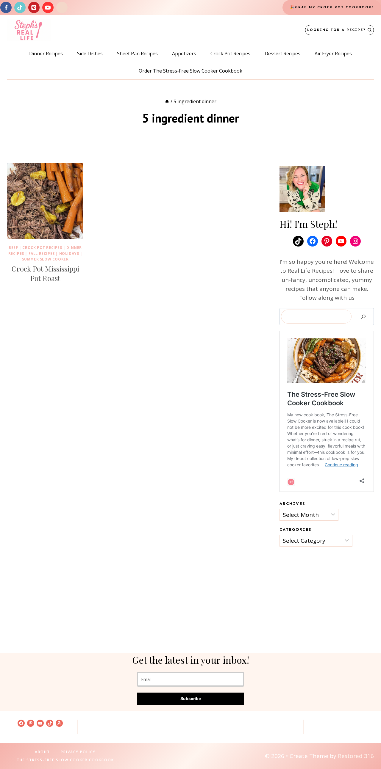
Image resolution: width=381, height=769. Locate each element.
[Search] (363, 317)
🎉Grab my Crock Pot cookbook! (332, 7)
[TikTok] (20, 7)
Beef (13, 247)
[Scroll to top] (366, 745)
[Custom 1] (62, 7)
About (42, 751)
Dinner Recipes (46, 53)
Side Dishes (90, 53)
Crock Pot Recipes (230, 53)
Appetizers (184, 53)
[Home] (167, 101)
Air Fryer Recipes (333, 53)
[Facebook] (6, 7)
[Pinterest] (34, 7)
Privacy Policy (78, 751)
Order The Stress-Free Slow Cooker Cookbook (190, 71)
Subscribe (190, 698)
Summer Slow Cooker (45, 259)
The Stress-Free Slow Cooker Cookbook (65, 759)
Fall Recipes (42, 253)
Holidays (69, 253)
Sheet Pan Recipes (137, 53)
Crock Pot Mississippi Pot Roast (45, 273)
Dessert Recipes (282, 53)
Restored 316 (356, 756)
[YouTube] (48, 7)
